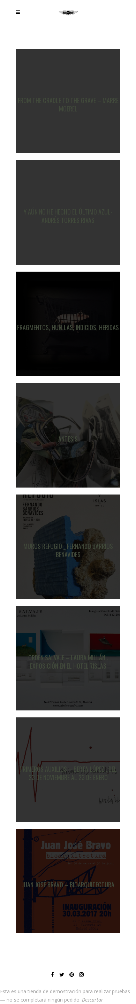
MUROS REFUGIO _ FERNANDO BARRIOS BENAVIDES (68, 550)
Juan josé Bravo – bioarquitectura (68, 884)
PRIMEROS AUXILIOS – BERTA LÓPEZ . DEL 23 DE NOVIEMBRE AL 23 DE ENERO (68, 773)
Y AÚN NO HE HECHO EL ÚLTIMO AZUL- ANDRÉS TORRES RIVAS (68, 216)
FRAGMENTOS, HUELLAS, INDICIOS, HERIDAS (68, 327)
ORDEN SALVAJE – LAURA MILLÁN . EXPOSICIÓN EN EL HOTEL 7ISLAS (68, 661)
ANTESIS (68, 438)
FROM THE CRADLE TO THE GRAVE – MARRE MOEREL (68, 104)
